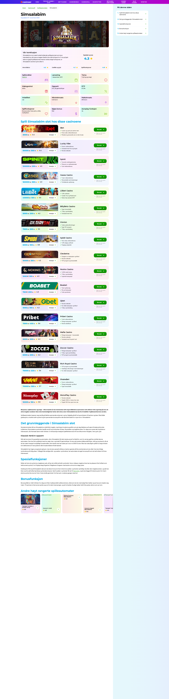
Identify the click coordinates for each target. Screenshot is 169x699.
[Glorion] (39, 223)
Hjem (24, 8)
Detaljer (51, 135)
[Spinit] (39, 160)
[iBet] (39, 128)
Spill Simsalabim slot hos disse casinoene (129, 13)
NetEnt (24, 77)
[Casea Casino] (39, 175)
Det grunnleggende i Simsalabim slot (131, 19)
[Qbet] (39, 301)
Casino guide (123, 2)
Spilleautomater (42, 8)
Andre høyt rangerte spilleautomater (130, 33)
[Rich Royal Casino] (39, 364)
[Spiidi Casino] (39, 238)
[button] (0, 503)
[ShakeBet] (39, 380)
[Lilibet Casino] (39, 191)
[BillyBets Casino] (39, 207)
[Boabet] (39, 285)
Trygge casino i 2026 (48, 2)
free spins (76, 471)
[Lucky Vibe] (39, 144)
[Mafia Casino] (39, 333)
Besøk (99, 129)
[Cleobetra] (39, 254)
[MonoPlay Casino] (39, 395)
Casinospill (31, 8)
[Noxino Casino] (39, 270)
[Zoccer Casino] (39, 348)
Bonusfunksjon (124, 28)
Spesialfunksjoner (125, 24)
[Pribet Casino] (39, 317)
